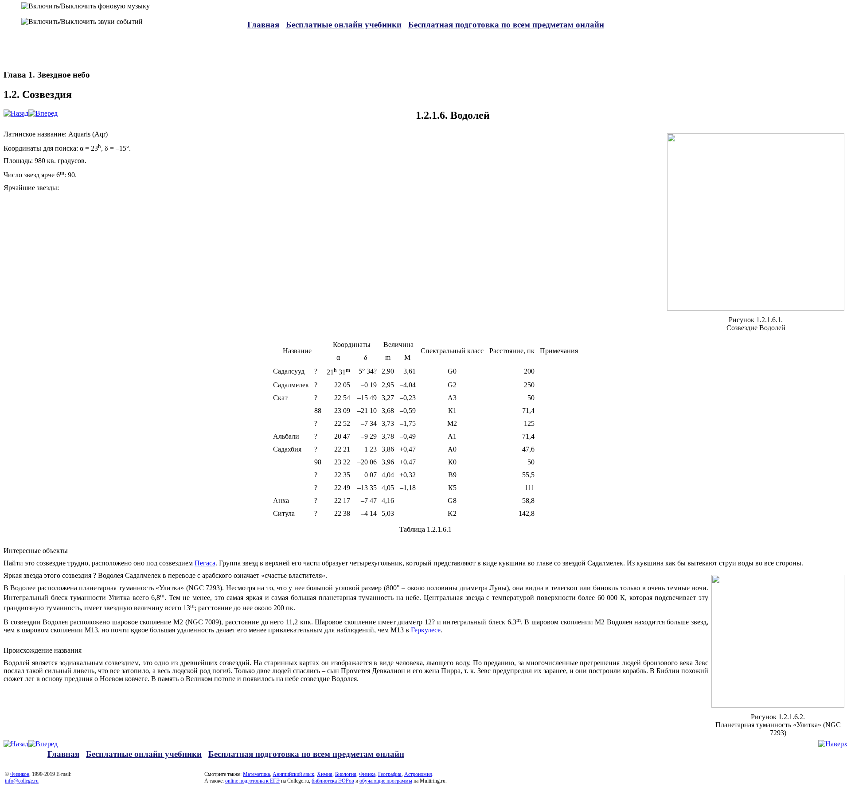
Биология (345, 774)
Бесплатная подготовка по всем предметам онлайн (506, 24)
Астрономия (418, 774)
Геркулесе (426, 630)
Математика (256, 774)
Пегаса (205, 563)
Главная (263, 24)
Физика (367, 774)
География (390, 774)
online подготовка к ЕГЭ (252, 781)
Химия (324, 774)
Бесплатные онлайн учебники (344, 24)
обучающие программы (385, 781)
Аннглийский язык (293, 774)
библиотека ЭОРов (333, 781)
